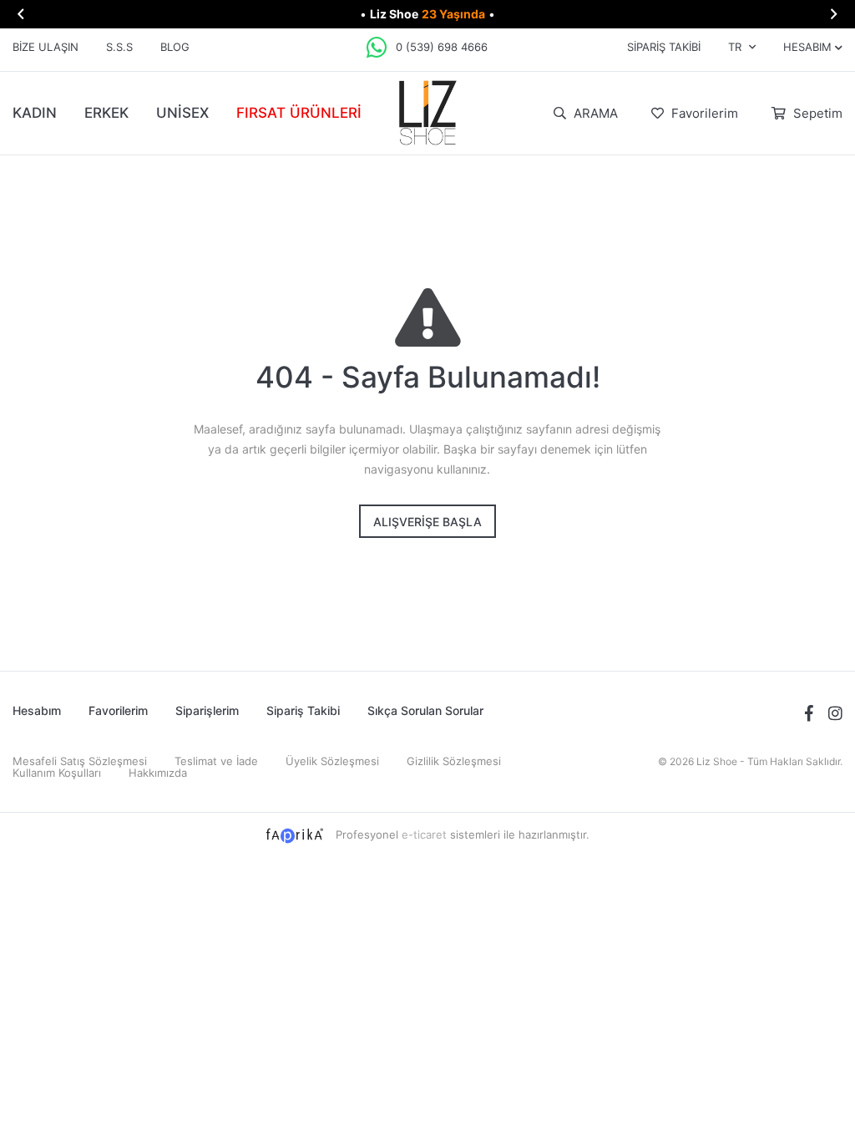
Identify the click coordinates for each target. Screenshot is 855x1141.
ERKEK (106, 112)
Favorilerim (703, 113)
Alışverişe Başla (427, 522)
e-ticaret (424, 834)
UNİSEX (182, 112)
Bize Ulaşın (45, 46)
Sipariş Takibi (664, 46)
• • (427, 14)
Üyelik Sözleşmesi (332, 761)
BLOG (175, 46)
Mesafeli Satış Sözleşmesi (80, 761)
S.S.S (119, 46)
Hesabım (37, 710)
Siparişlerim (207, 710)
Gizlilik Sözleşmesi (454, 761)
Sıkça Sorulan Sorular (425, 710)
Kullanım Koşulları (57, 772)
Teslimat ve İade (216, 761)
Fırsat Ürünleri (299, 112)
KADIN (35, 112)
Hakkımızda (158, 772)
